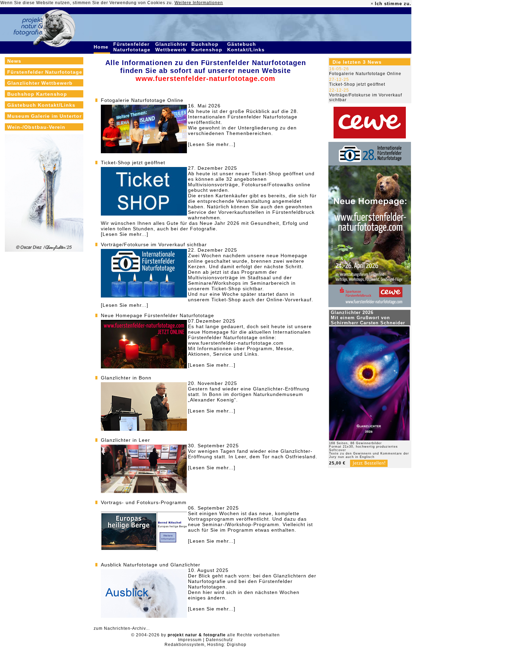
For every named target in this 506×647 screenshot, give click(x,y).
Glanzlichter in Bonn (126, 377)
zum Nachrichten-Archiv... (122, 628)
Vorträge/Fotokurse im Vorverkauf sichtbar (154, 244)
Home (102, 47)
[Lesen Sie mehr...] (211, 144)
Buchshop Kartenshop (207, 46)
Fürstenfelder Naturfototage (132, 46)
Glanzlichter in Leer (125, 440)
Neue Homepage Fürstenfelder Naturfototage (157, 315)
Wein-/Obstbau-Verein (36, 127)
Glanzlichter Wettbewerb (171, 46)
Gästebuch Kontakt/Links (246, 46)
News (14, 61)
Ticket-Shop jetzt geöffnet (133, 162)
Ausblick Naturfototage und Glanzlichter (150, 564)
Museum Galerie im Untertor (44, 116)
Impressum (190, 639)
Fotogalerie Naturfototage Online (142, 100)
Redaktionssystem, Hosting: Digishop (205, 644)
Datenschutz (219, 639)
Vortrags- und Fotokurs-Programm (144, 502)
